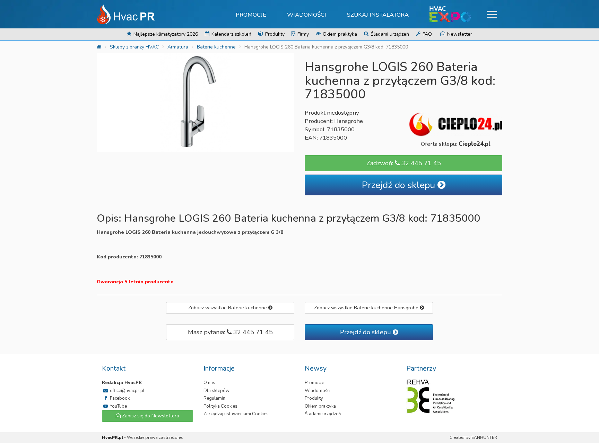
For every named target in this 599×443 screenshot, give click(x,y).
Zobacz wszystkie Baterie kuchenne (228, 307)
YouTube (118, 406)
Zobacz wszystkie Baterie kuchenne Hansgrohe (367, 307)
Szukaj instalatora (378, 15)
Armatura (177, 47)
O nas (209, 383)
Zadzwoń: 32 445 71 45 (403, 163)
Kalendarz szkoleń (230, 34)
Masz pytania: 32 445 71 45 (230, 332)
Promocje (251, 15)
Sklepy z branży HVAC (134, 47)
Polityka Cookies (220, 406)
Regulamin (214, 398)
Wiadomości (306, 15)
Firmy (302, 34)
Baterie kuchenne (216, 47)
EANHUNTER (484, 437)
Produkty (274, 34)
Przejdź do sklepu (399, 185)
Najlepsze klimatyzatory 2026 (165, 34)
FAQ (426, 34)
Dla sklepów (216, 391)
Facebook (119, 398)
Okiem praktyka (339, 34)
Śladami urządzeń (389, 34)
